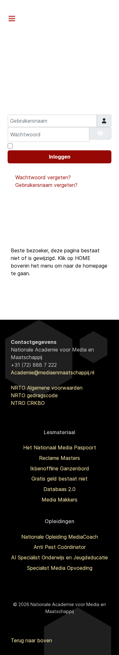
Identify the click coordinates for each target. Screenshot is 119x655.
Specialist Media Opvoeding (59, 568)
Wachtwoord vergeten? (43, 177)
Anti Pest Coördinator (60, 547)
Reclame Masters (59, 458)
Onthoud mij (29, 146)
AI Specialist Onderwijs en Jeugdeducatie (59, 557)
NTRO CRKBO (28, 403)
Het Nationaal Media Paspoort (59, 447)
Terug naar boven (31, 640)
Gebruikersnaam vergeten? (46, 185)
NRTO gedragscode (34, 395)
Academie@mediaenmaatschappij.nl (52, 372)
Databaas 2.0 (59, 489)
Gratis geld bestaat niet (59, 478)
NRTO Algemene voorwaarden (47, 388)
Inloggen (59, 157)
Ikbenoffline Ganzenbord (59, 468)
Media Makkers (59, 499)
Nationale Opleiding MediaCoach (59, 537)
